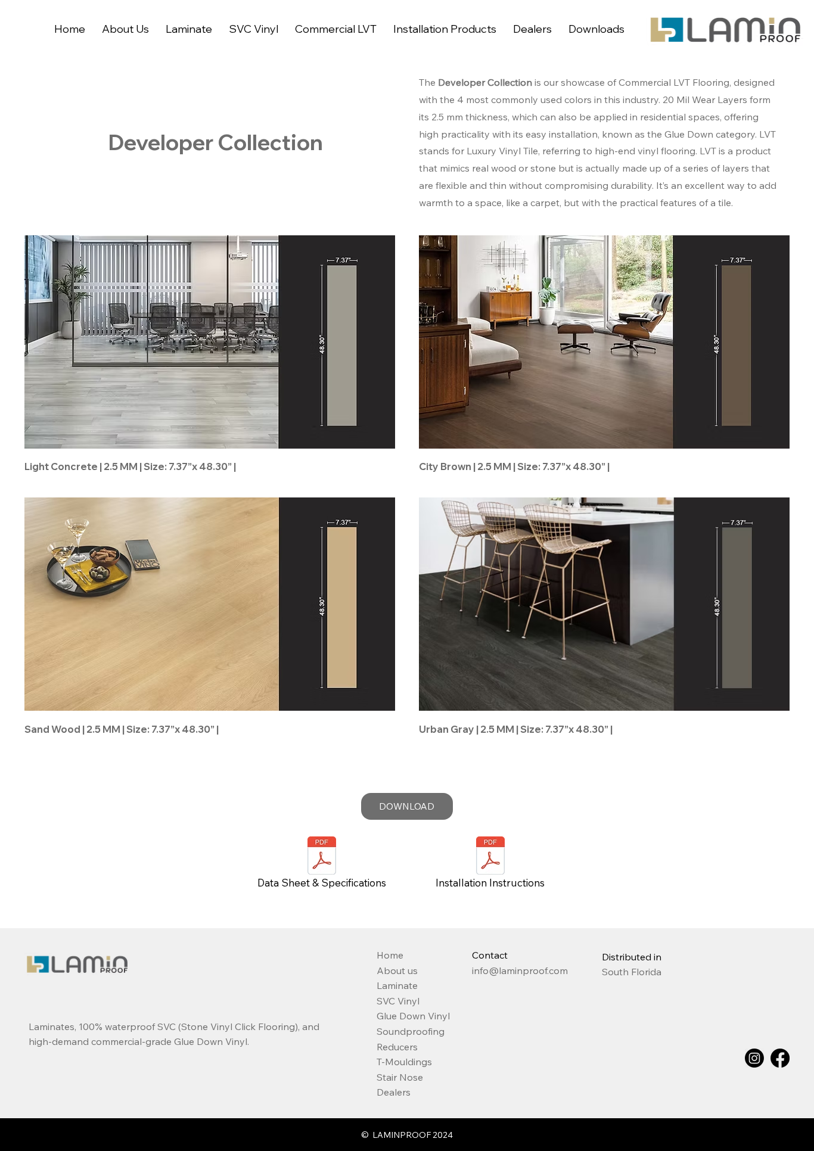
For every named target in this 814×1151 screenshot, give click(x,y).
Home (390, 955)
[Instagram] (754, 1058)
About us (397, 970)
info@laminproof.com (520, 970)
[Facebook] (780, 1058)
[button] (253, 29)
